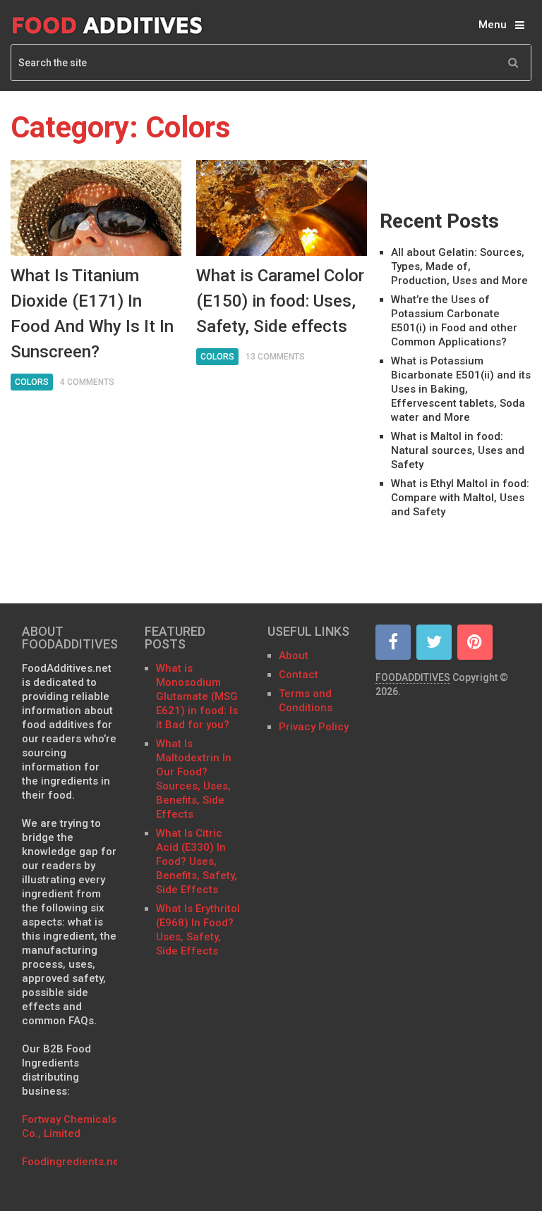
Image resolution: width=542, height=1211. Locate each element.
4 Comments (87, 382)
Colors (32, 382)
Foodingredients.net (72, 1161)
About (293, 655)
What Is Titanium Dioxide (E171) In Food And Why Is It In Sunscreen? (92, 314)
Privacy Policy (314, 726)
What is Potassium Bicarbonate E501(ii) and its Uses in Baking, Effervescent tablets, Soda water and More (461, 389)
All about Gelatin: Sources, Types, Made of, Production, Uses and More (459, 266)
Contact (300, 674)
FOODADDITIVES (412, 677)
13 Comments (275, 357)
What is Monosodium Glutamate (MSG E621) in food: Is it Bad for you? (197, 696)
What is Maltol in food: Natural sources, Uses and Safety (457, 450)
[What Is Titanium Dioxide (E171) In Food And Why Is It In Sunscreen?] (96, 208)
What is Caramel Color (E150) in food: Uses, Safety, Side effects (280, 301)
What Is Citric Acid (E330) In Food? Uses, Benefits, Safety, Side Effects (196, 861)
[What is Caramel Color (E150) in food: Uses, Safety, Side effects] (281, 208)
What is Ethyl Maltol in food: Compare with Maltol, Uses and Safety (460, 497)
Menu (492, 24)
